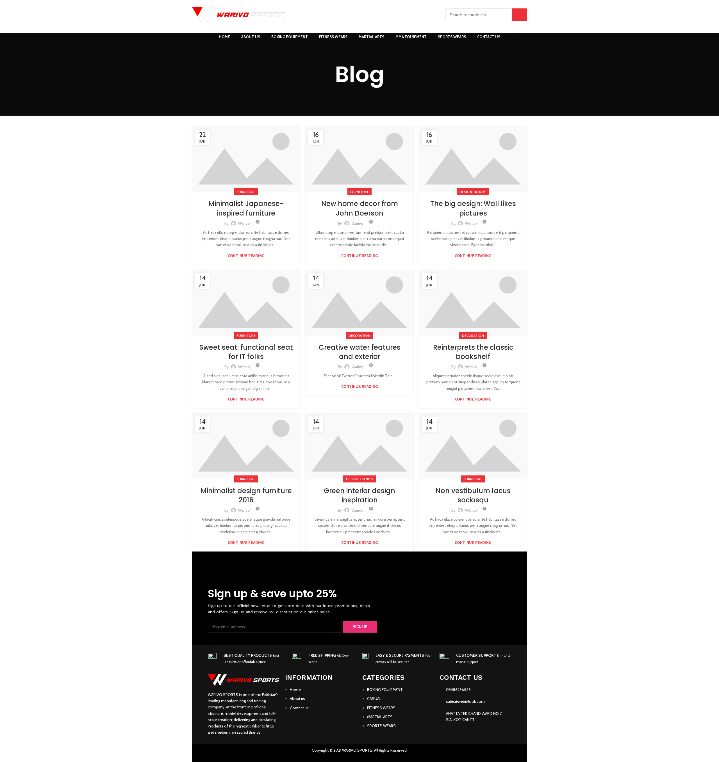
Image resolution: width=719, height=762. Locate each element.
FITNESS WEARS (381, 707)
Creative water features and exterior (360, 352)
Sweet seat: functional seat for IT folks (246, 352)
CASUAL (374, 698)
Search (519, 14)
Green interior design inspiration (359, 495)
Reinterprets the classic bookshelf (473, 352)
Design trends (472, 192)
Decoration (359, 335)
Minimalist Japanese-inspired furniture (246, 208)
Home (295, 689)
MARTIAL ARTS (380, 716)
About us (297, 698)
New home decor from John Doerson (359, 208)
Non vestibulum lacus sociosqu (473, 495)
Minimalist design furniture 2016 (246, 495)
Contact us (299, 707)
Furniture (246, 192)
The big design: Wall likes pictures (473, 208)
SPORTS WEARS (381, 725)
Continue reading (246, 256)
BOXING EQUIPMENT (385, 689)
